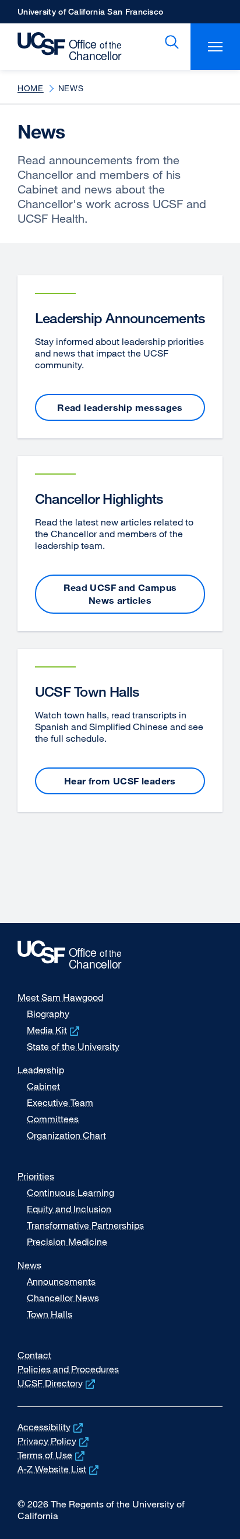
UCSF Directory (57, 1383)
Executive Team (60, 1102)
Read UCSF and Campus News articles (120, 594)
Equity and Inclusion (69, 1209)
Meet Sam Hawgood (60, 997)
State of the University (73, 1046)
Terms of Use (52, 1455)
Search (169, 42)
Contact (34, 1355)
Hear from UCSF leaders (120, 781)
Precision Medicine (67, 1241)
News (29, 1265)
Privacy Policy (54, 1441)
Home (30, 88)
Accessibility (51, 1427)
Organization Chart (66, 1135)
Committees (53, 1119)
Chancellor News (63, 1297)
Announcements (61, 1281)
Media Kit (54, 1030)
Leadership (40, 1069)
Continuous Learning (70, 1192)
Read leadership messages (120, 407)
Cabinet (43, 1086)
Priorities (35, 1176)
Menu (215, 46)
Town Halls (49, 1314)
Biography (48, 1013)
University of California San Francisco (90, 14)
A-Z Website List (59, 1469)
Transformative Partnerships (85, 1225)
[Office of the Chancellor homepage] (64, 46)
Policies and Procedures (68, 1369)
